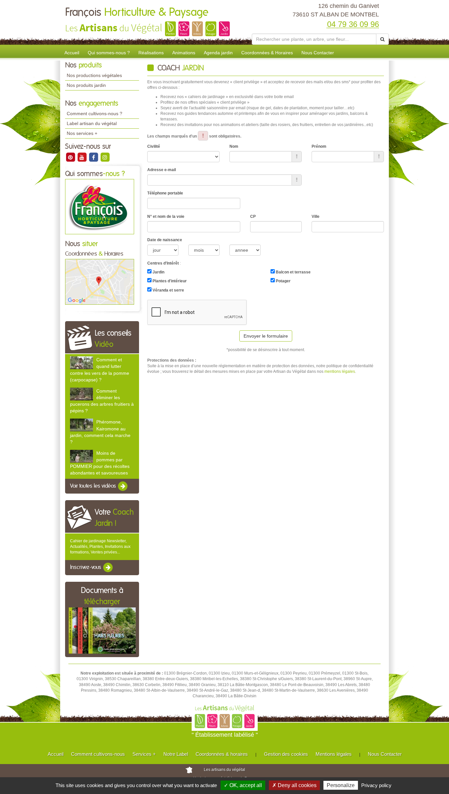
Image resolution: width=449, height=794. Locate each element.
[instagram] (105, 157)
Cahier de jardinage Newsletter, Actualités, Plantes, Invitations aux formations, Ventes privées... (100, 546)
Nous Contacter (317, 52)
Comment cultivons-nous (98, 754)
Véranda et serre (168, 290)
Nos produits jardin (86, 85)
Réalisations (151, 52)
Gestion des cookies (286, 754)
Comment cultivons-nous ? (94, 113)
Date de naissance (164, 240)
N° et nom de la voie (165, 216)
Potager (283, 281)
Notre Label (175, 754)
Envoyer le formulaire (266, 336)
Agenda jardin (218, 52)
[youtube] (82, 157)
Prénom (319, 146)
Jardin (158, 272)
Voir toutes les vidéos (93, 486)
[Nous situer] (99, 281)
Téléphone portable (165, 193)
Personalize (341, 785)
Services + (144, 754)
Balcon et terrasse (293, 272)
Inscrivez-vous (86, 567)
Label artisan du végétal (92, 123)
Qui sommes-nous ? (109, 52)
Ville (315, 216)
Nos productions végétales (94, 75)
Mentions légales (334, 754)
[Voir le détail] (81, 362)
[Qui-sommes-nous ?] (99, 206)
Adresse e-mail (161, 169)
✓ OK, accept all (243, 785)
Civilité (153, 146)
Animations (183, 52)
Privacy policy (376, 785)
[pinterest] (71, 157)
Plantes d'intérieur (169, 281)
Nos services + (82, 133)
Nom (233, 146)
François (136, 12)
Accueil (71, 52)
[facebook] (94, 157)
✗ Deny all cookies (294, 785)
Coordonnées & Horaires (267, 52)
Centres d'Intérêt (163, 263)
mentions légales (339, 371)
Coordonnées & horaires (222, 754)
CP (253, 216)
